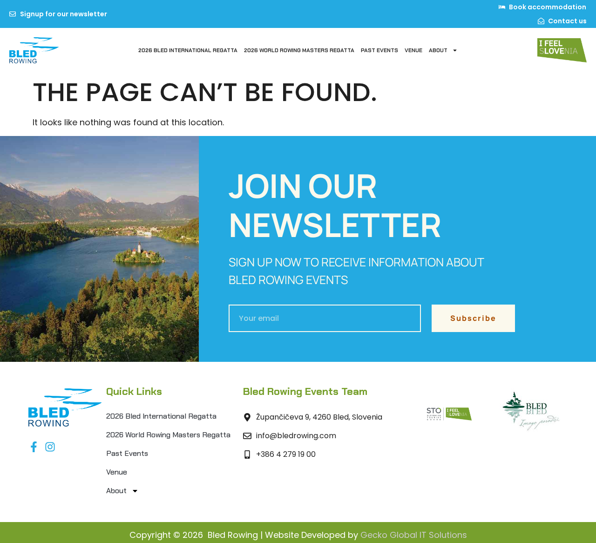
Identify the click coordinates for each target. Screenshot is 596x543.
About (438, 50)
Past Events (379, 50)
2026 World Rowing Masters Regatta (299, 50)
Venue (413, 50)
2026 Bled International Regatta (187, 50)
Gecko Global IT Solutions (413, 535)
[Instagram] (50, 446)
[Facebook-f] (33, 446)
